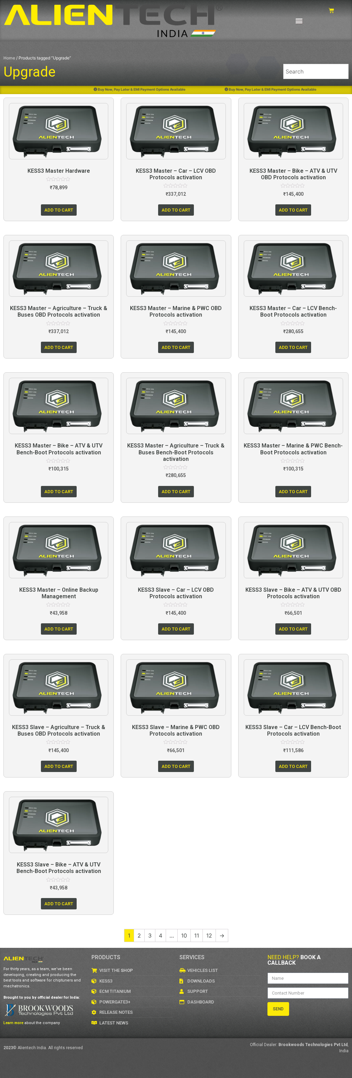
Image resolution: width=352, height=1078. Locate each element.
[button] (299, 20)
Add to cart (58, 210)
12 (209, 935)
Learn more (13, 1023)
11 (196, 935)
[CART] (331, 10)
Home (9, 57)
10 (184, 935)
